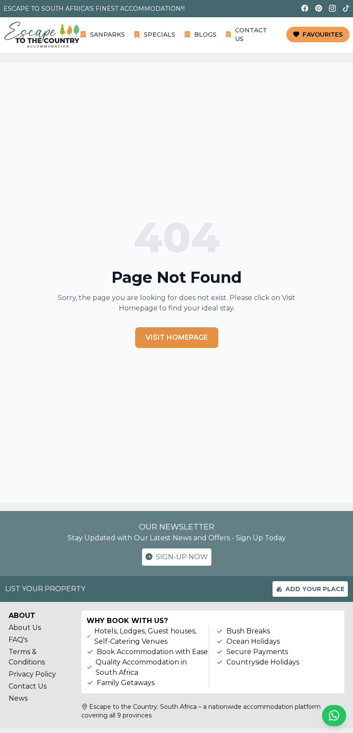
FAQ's (18, 640)
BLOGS (205, 34)
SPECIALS (159, 34)
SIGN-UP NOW (182, 557)
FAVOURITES (323, 34)
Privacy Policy (32, 674)
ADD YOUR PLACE (314, 589)
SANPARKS (107, 34)
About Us (25, 627)
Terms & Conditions (27, 657)
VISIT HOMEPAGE (177, 337)
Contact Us (27, 686)
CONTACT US (251, 34)
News (18, 698)
